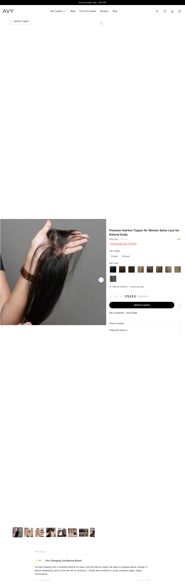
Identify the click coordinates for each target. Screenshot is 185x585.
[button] (114, 256)
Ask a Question (116, 313)
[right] (101, 279)
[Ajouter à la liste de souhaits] (179, 305)
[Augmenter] (120, 296)
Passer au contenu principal (18, 6)
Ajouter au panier (142, 305)
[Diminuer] (111, 296)
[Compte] (172, 11)
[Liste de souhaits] (164, 11)
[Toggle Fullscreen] (101, 22)
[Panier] (179, 11)
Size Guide (131, 313)
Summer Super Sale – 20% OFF (92, 2)
